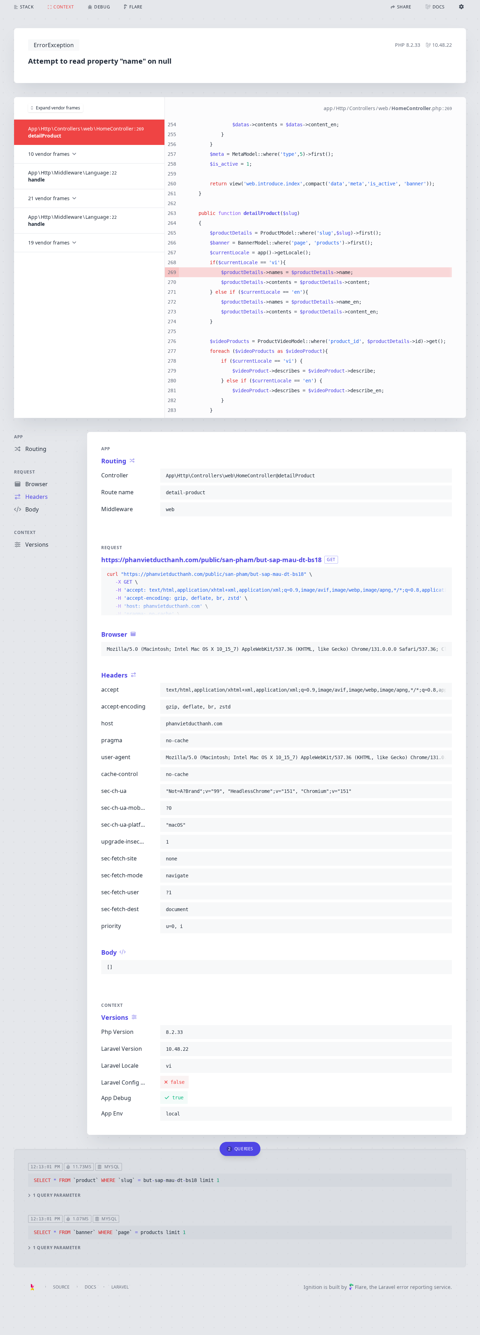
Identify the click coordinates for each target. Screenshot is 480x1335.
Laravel (120, 1287)
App (18, 437)
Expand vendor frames (58, 108)
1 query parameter (56, 1195)
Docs (90, 1287)
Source (61, 1287)
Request (24, 472)
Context (24, 532)
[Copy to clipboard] (443, 475)
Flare (361, 1287)
